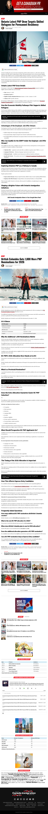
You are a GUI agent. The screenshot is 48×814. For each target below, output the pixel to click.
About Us (28, 805)
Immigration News (32, 779)
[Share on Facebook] (12, 65)
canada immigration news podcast (35, 774)
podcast (13, 782)
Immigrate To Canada (41, 802)
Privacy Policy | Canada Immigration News (27, 807)
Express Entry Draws (10, 804)
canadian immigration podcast (36, 776)
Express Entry (10, 777)
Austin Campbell (9, 28)
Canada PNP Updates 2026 (20, 804)
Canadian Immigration (21, 776)
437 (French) (4, 739)
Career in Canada (22, 805)
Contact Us (16, 807)
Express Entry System (26, 777)
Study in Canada (41, 782)
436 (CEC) (4, 741)
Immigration (23, 779)
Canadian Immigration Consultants (11, 805)
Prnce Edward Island (13, 671)
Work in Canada (4, 783)
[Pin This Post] (27, 65)
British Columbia (12, 665)
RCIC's (19, 782)
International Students (39, 779)
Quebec (16, 782)
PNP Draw (4, 782)
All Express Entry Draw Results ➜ (8, 749)
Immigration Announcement (31, 804)
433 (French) (4, 747)
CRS (5, 777)
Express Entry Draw (18, 777)
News (33, 780)
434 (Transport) (5, 745)
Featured (34, 777)
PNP (41, 780)
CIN (2, 777)
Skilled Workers (32, 782)
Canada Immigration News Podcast (20, 802)
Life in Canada (40, 804)
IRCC (45, 779)
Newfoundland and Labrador (14, 663)
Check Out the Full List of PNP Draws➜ (9, 673)
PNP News (9, 782)
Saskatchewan (23, 782)
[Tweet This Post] (20, 65)
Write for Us (34, 805)
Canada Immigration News (18, 774)
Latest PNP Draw (20, 780)
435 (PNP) (4, 743)
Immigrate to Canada (9, 779)
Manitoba (11, 667)
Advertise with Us (41, 805)
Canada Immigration (4, 774)
